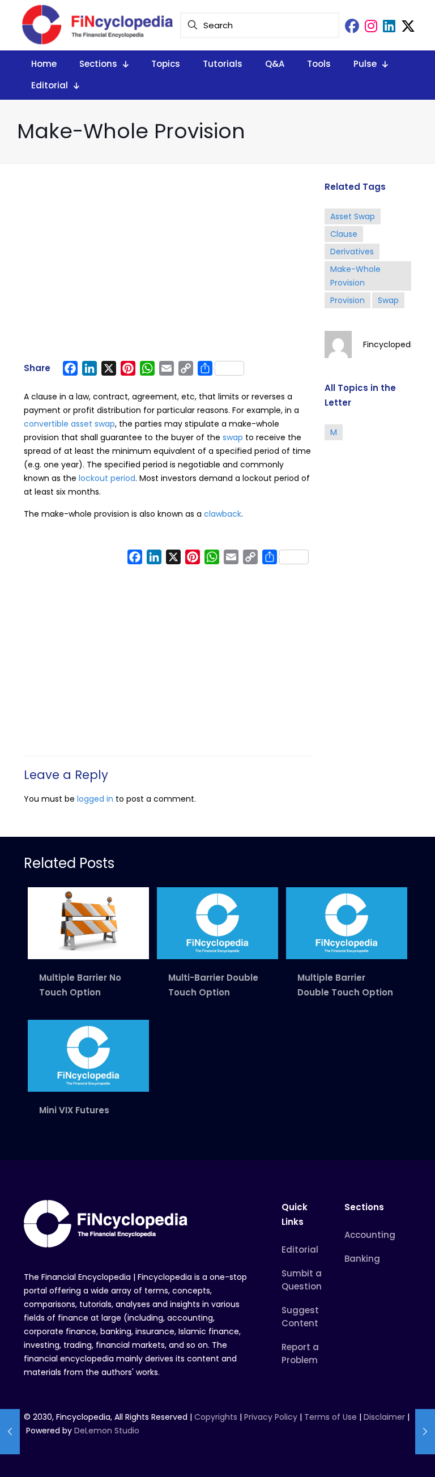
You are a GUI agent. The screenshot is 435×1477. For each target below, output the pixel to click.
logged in (95, 799)
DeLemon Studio (106, 1430)
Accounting (369, 1235)
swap (233, 437)
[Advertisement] (167, 267)
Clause (343, 234)
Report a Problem (300, 1353)
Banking (362, 1259)
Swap (388, 300)
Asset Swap (352, 216)
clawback (222, 514)
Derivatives (352, 251)
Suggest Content (300, 1316)
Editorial (300, 1249)
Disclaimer (384, 1417)
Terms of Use (330, 1417)
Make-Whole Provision (355, 275)
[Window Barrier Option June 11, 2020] (425, 1431)
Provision (347, 300)
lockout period (107, 478)
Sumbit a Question (302, 1279)
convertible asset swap (69, 423)
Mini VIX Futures (74, 1110)
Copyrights (217, 1417)
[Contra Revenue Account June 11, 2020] (10, 1431)
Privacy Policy (270, 1417)
